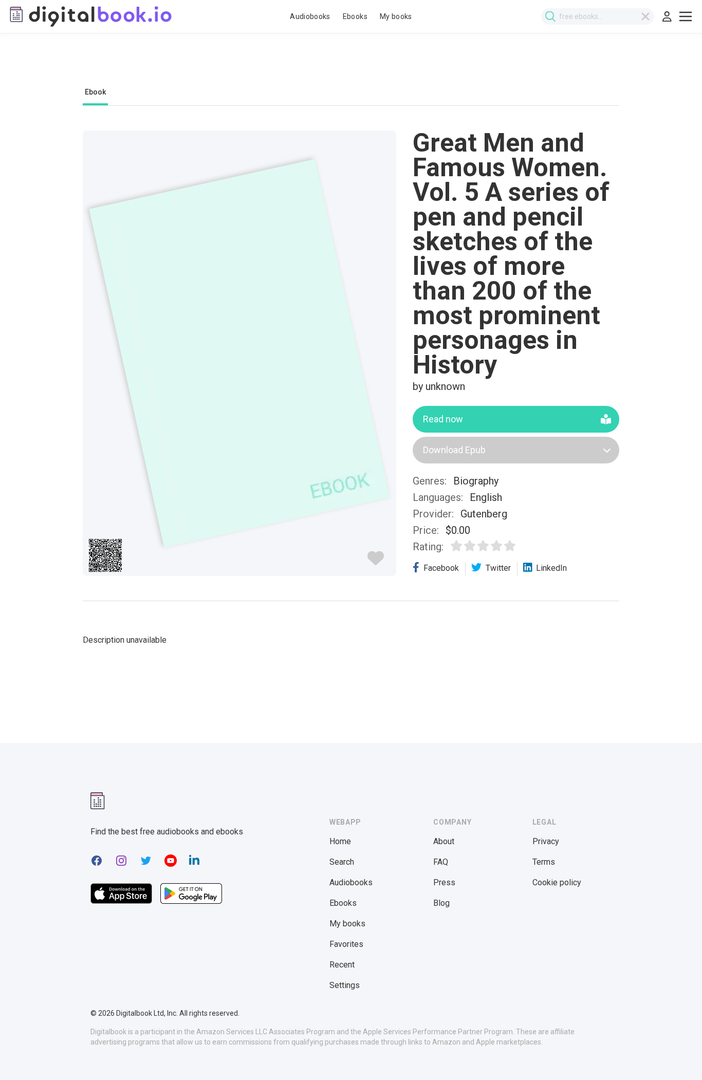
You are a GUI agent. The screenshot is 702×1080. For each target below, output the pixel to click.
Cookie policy (556, 882)
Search (341, 862)
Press (444, 882)
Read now (443, 419)
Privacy (545, 841)
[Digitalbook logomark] (97, 800)
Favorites (346, 944)
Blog (441, 903)
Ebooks (355, 16)
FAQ (440, 862)
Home (340, 841)
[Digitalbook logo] (90, 16)
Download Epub (454, 449)
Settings (344, 985)
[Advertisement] (351, 65)
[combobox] (597, 16)
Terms (543, 862)
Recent (342, 965)
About (443, 841)
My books (396, 16)
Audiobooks (310, 16)
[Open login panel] (667, 16)
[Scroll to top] (675, 1053)
